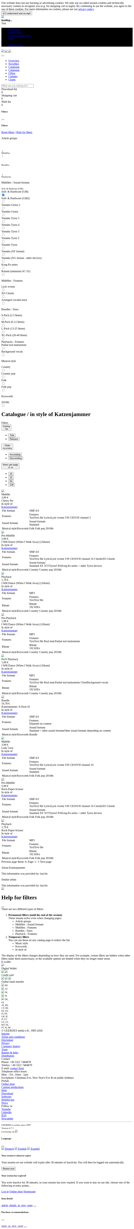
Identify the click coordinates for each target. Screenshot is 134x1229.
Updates (12, 76)
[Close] (2, 55)
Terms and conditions (13, 1036)
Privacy (5, 1043)
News (4, 1102)
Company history (10, 1046)
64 (11, 481)
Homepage (30, 1191)
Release (14, 439)
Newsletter (7, 1118)
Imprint (5, 1033)
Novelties (13, 63)
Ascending (15, 454)
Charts (12, 79)
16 (11, 473)
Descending (16, 458)
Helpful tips (7, 1099)
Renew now (8, 1168)
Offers (11, 73)
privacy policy (86, 9)
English (22, 1148)
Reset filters (7, 132)
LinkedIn (6, 1112)
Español (35, 1148)
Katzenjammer (9, 506)
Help (4, 1090)
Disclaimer (7, 1040)
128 (11, 484)
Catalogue (14, 66)
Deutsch (9, 1148)
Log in (5, 1191)
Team (4, 1049)
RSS (3, 1115)
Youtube (6, 1109)
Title (12, 435)
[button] (9, 41)
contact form (17, 1068)
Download (7, 1093)
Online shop (8, 1084)
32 (11, 477)
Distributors (7, 1055)
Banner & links (9, 1052)
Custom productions (12, 1087)
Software (6, 1096)
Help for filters (24, 132)
